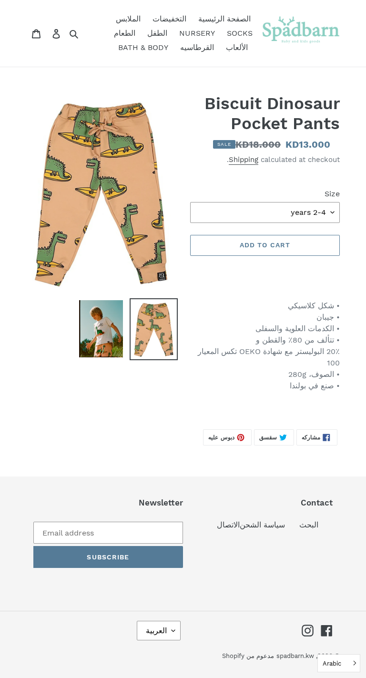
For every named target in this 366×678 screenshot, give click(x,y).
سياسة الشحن (262, 524)
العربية (156, 630)
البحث (308, 524)
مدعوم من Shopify (248, 655)
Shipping (243, 159)
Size (332, 193)
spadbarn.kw (295, 655)
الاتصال (228, 524)
